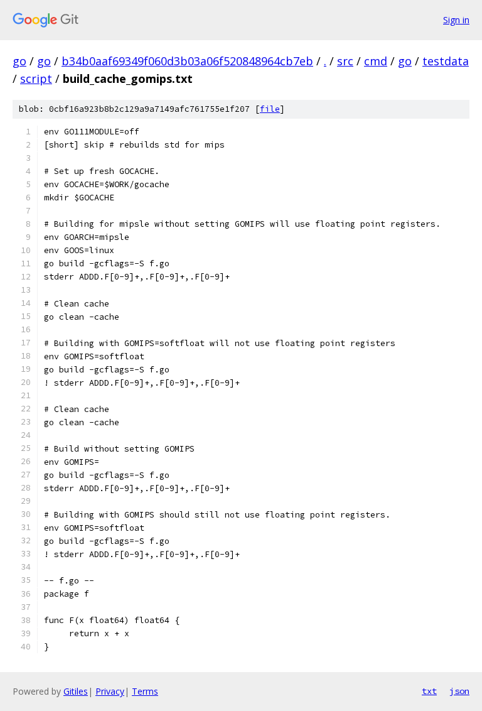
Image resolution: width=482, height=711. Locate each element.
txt (429, 691)
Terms (145, 691)
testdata (445, 60)
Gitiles (75, 691)
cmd (375, 60)
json (459, 691)
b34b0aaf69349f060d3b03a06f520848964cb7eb (187, 60)
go (19, 60)
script (36, 78)
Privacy (109, 691)
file (270, 109)
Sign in (456, 20)
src (345, 60)
